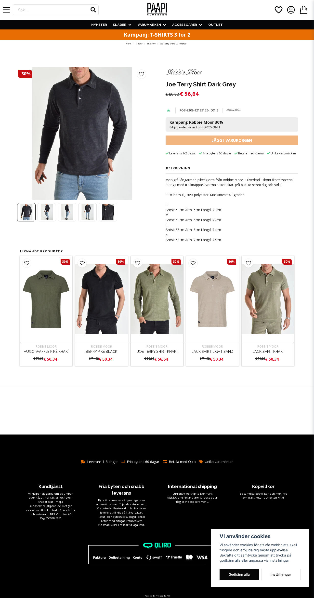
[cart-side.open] (303, 10)
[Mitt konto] (291, 10)
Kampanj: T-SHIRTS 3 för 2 (157, 34)
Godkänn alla (239, 574)
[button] (93, 10)
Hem (128, 43)
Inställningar (281, 574)
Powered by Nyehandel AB (157, 595)
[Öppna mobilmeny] (6, 9)
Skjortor (151, 43)
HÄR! (281, 497)
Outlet (215, 25)
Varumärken (149, 25)
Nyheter (99, 25)
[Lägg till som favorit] (278, 10)
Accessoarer (184, 25)
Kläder (119, 25)
